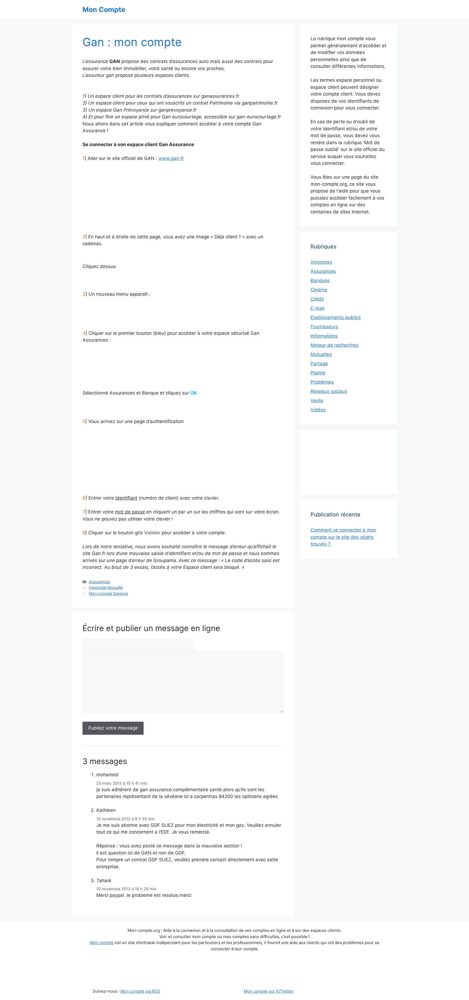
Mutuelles (321, 354)
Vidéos (318, 409)
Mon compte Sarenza (108, 593)
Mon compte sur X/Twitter (269, 991)
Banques (319, 280)
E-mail (317, 308)
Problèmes (322, 382)
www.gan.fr (171, 158)
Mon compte (102, 942)
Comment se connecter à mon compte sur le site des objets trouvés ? (343, 537)
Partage (319, 363)
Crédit (317, 299)
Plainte (317, 373)
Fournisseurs (324, 326)
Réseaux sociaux (328, 391)
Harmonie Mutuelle (106, 587)
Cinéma (318, 289)
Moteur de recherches (334, 345)
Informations (324, 336)
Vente (316, 400)
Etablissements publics (335, 317)
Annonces (321, 262)
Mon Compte (104, 9)
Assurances (99, 581)
